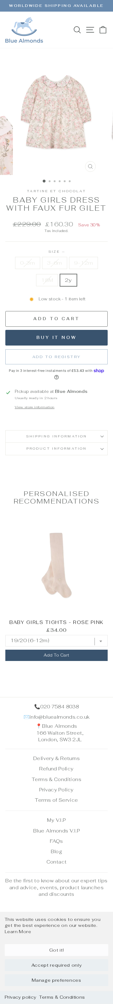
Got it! (56, 950)
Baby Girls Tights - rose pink (56, 622)
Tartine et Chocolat (56, 191)
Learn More (18, 931)
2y (68, 280)
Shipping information (56, 436)
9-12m (83, 262)
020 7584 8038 (59, 707)
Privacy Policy (56, 790)
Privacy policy (20, 997)
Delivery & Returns (56, 758)
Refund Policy (56, 769)
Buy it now (56, 337)
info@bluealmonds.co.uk (60, 717)
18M (47, 280)
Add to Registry (56, 356)
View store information (35, 407)
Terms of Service (56, 800)
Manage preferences (56, 980)
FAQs (56, 841)
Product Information (56, 449)
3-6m (54, 262)
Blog (56, 851)
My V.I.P (56, 820)
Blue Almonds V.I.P (56, 831)
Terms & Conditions (62, 997)
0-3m (27, 262)
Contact (56, 862)
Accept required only (56, 965)
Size (56, 252)
